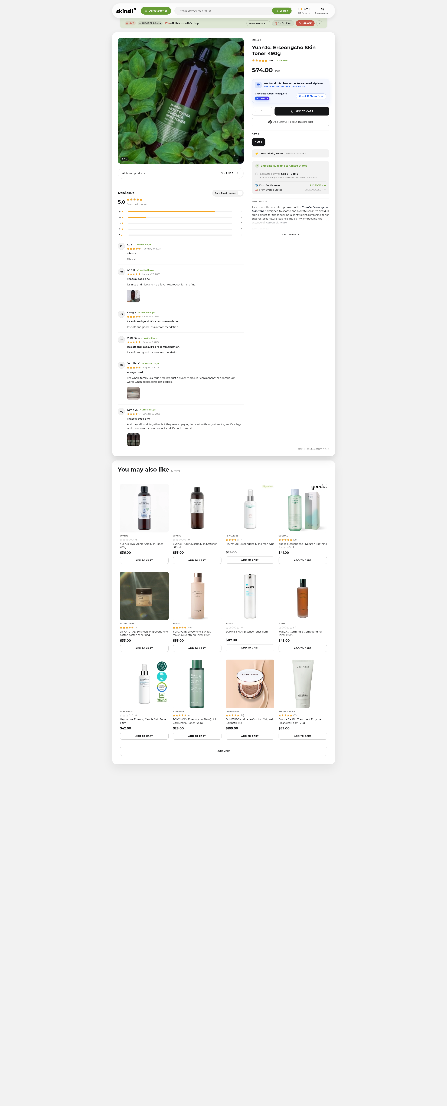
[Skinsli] (126, 11)
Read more (289, 234)
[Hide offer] (319, 23)
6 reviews (282, 60)
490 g (258, 141)
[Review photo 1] (133, 296)
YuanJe (256, 40)
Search (284, 10)
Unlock (307, 23)
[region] (181, 101)
